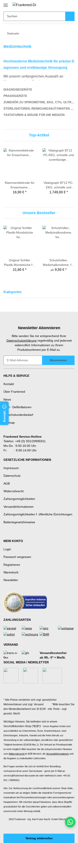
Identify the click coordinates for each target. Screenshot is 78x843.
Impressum (11, 468)
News (7, 399)
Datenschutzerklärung (21, 340)
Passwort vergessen (17, 557)
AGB (6, 483)
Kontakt (8, 384)
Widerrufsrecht (13, 491)
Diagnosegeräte (17, 89)
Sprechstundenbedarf (18, 414)
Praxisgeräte (15, 96)
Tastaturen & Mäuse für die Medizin (34, 115)
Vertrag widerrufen (39, 838)
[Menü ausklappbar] (5, 3)
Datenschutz (12, 475)
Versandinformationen (18, 506)
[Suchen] (70, 16)
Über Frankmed (14, 391)
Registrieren (11, 564)
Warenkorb (10, 572)
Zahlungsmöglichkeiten (19, 499)
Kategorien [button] (12, 292)
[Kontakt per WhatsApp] (70, 822)
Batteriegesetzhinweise (19, 522)
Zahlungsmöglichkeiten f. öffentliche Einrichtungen (37, 514)
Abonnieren (58, 360)
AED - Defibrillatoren (17, 407)
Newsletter (10, 580)
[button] (57, 4)
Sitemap (9, 422)
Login (7, 549)
